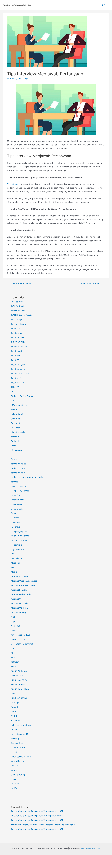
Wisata (14, 770)
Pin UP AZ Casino (19, 671)
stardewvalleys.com (90, 848)
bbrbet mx (15, 436)
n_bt (13, 617)
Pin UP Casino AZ (19, 680)
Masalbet (15, 563)
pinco (13, 693)
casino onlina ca (18, 464)
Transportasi (17, 743)
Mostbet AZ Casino (20, 576)
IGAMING (15, 522)
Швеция (15, 783)
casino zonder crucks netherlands (27, 477)
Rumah (14, 729)
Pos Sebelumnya (22, 283)
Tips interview (13, 184)
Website (14, 765)
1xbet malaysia (18, 364)
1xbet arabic (16, 333)
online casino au (18, 639)
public (13, 711)
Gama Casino (17, 509)
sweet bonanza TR (19, 734)
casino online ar (18, 468)
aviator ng (15, 418)
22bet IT (15, 387)
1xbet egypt (16, 351)
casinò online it (18, 472)
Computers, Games (20, 490)
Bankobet (15, 423)
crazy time (16, 495)
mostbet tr (16, 599)
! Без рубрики (17, 301)
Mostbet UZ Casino (20, 603)
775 (12, 400)
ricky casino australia (21, 725)
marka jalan (16, 558)
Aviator (14, 409)
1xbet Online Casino (20, 373)
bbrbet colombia (18, 432)
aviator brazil (17, 414)
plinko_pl (15, 702)
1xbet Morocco (18, 369)
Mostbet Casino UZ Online (23, 585)
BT (12, 454)
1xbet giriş (15, 355)
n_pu (13, 621)
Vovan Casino (17, 761)
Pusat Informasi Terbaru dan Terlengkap (17, 5)
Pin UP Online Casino (21, 689)
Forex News (16, 504)
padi (13, 648)
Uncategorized (18, 747)
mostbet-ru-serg (18, 612)
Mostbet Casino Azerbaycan (24, 581)
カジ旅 (14, 788)
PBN (13, 657)
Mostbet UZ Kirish (19, 608)
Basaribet (15, 428)
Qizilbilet (15, 716)
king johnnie (16, 545)
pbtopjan (15, 662)
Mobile (14, 572)
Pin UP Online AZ (19, 684)
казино (14, 779)
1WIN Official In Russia (21, 315)
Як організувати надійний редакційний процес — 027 (37, 811)
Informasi (11, 78)
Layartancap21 (18, 549)
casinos (14, 482)
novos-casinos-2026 (20, 635)
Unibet (14, 752)
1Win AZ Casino (18, 306)
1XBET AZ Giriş (18, 342)
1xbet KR (15, 360)
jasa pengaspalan (19, 531)
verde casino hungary (21, 756)
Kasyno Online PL (19, 540)
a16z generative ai (19, 405)
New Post (15, 626)
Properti (14, 707)
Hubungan (16, 518)
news (13, 630)
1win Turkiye (16, 319)
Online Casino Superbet (22, 644)
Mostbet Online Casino (21, 594)
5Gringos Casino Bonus (22, 396)
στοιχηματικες (18, 774)
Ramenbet (16, 720)
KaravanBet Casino (20, 536)
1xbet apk (15, 328)
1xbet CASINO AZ (19, 346)
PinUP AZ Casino (19, 698)
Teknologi (15, 738)
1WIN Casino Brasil (19, 310)
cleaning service (18, 486)
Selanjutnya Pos (90, 283)
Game (13, 513)
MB (12, 567)
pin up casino (17, 675)
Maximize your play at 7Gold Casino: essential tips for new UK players (43, 825)
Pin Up (14, 666)
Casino (14, 459)
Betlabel (15, 441)
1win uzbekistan (18, 324)
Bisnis (13, 446)
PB (12, 653)
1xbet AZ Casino (18, 337)
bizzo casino (16, 450)
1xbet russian (17, 378)
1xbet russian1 (17, 382)
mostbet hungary (19, 590)
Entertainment (17, 500)
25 (12, 391)
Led (12, 554)
